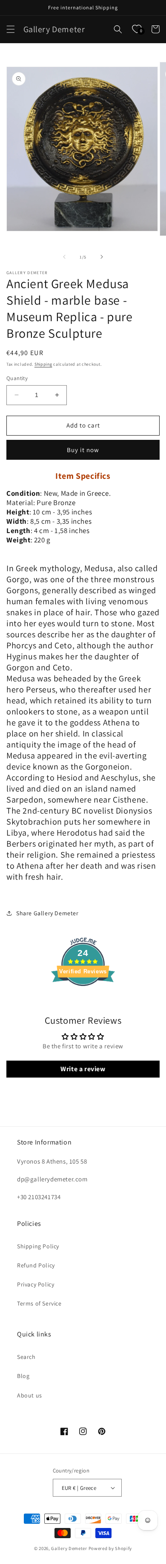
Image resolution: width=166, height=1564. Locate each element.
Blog (23, 1376)
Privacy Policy (35, 1284)
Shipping (43, 364)
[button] (10, 29)
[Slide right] (101, 256)
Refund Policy (36, 1265)
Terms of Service (39, 1303)
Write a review (82, 1068)
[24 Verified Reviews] (83, 1001)
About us (29, 1395)
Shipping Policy (38, 1246)
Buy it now (83, 450)
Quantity (17, 378)
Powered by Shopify (110, 1548)
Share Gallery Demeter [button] (47, 913)
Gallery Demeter (69, 1548)
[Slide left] (64, 256)
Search (26, 1357)
